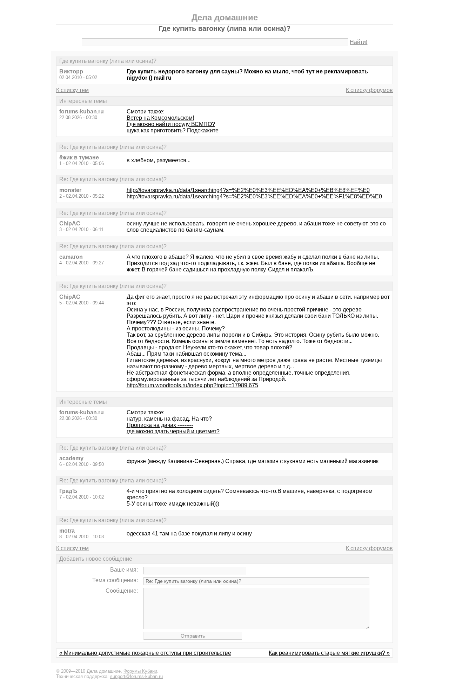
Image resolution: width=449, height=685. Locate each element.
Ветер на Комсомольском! (160, 118)
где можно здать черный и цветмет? (173, 431)
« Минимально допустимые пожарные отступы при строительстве (145, 653)
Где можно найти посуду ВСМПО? (171, 124)
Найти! (358, 42)
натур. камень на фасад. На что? (169, 419)
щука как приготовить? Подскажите (173, 130)
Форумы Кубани (140, 671)
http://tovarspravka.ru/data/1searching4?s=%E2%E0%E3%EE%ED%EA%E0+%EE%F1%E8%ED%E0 (254, 196)
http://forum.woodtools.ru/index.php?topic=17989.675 (192, 385)
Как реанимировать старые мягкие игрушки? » (329, 653)
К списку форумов (369, 90)
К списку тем (72, 90)
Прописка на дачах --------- (160, 425)
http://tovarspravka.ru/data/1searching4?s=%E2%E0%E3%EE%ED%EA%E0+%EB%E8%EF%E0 (248, 190)
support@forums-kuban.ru (136, 676)
